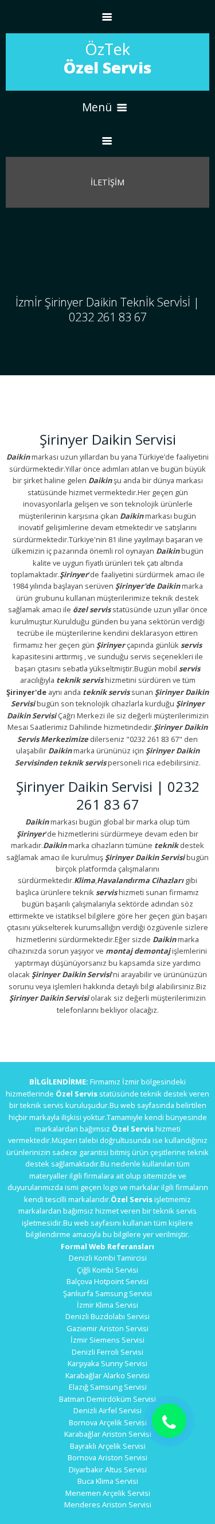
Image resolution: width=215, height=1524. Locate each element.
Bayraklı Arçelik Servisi (108, 1446)
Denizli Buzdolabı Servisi (107, 1316)
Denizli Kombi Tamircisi (108, 1258)
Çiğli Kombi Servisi (107, 1270)
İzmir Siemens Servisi (107, 1340)
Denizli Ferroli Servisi (107, 1352)
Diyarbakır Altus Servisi (108, 1469)
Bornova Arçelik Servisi (108, 1422)
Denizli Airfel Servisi (107, 1410)
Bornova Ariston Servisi (107, 1457)
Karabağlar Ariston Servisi (107, 1434)
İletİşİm (107, 182)
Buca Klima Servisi (107, 1481)
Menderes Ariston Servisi (107, 1504)
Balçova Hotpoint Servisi (107, 1281)
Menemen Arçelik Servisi (107, 1493)
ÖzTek (107, 58)
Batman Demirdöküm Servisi (107, 1399)
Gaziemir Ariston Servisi (107, 1328)
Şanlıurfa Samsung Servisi (107, 1293)
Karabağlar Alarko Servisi (107, 1375)
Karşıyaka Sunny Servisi (107, 1363)
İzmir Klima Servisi (107, 1305)
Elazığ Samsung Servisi (108, 1387)
